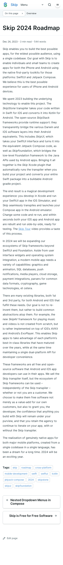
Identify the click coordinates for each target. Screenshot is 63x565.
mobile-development (16, 473)
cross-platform (43, 467)
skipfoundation (23, 485)
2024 (31, 479)
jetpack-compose (14, 479)
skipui (8, 485)
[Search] (49, 4)
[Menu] (57, 4)
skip (15, 467)
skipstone (43, 479)
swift (34, 473)
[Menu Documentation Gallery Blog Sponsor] (31, 5)
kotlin (55, 473)
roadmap (26, 467)
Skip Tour (24, 229)
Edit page (12, 538)
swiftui (44, 473)
